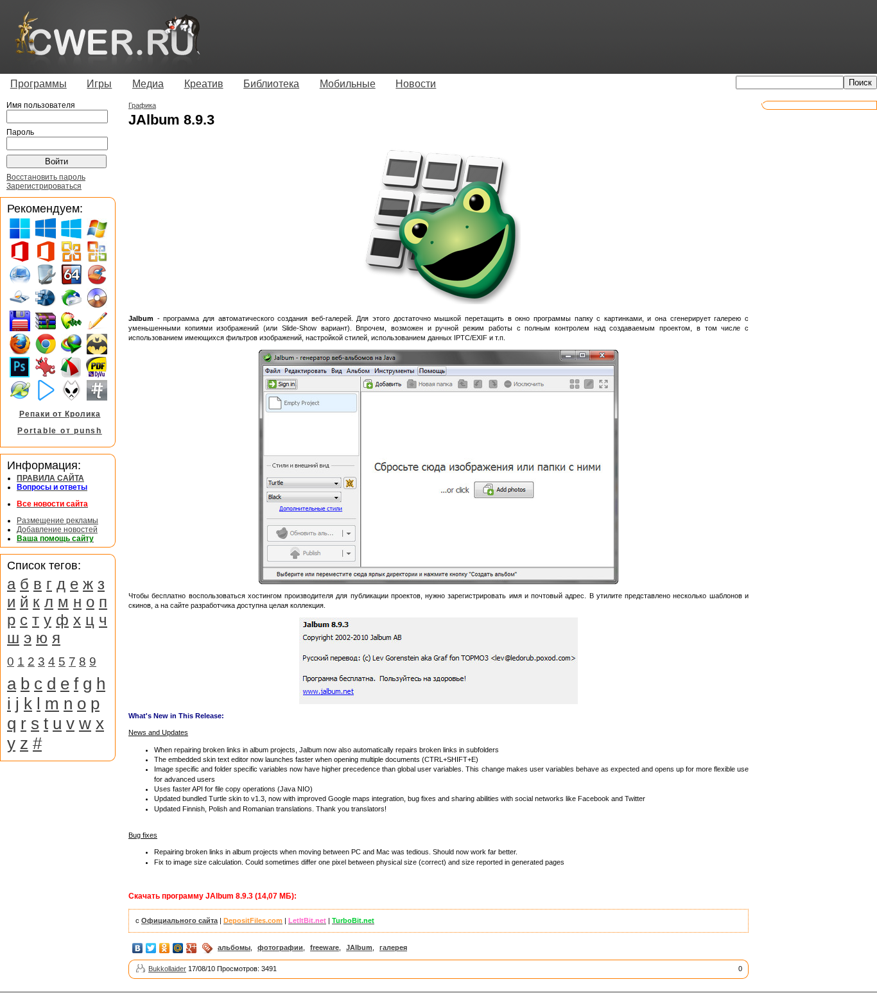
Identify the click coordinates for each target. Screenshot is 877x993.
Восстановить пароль (45, 177)
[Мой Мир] (178, 948)
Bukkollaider (167, 968)
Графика (142, 105)
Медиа (148, 83)
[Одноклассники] (164, 948)
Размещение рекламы (57, 520)
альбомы (234, 947)
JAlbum (359, 947)
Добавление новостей (57, 529)
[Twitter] (151, 948)
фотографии (280, 947)
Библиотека (271, 83)
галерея (393, 947)
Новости (415, 83)
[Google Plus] (191, 948)
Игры (99, 83)
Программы (38, 83)
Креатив (203, 83)
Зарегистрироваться (44, 186)
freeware (324, 947)
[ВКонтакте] (137, 948)
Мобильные (348, 83)
